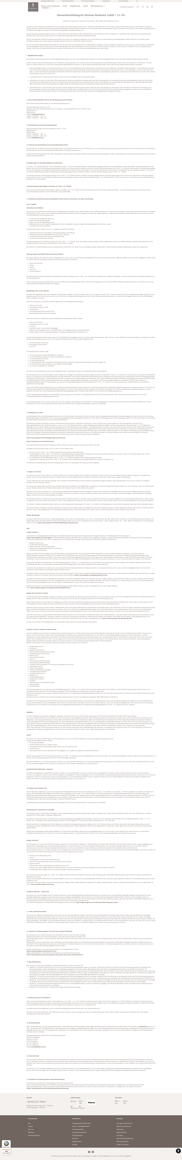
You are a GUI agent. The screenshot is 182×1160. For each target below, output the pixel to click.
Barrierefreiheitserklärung (124, 1138)
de (137, 1)
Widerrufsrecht (121, 1132)
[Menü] (9, 1141)
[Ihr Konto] (147, 7)
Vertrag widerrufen (122, 1141)
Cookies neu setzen (122, 1144)
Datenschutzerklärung (123, 1126)
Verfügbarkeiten (77, 1135)
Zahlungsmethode (78, 1129)
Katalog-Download (34, 1135)
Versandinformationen (79, 1132)
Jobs (29, 1123)
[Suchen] (138, 7)
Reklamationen (77, 1141)
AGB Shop (119, 1135)
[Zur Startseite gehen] (33, 7)
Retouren (75, 1138)
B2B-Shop (31, 1132)
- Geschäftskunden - (123, 1)
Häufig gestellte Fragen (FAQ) (81, 1123)
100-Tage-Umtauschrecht (124, 1123)
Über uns (31, 1129)
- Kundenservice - (106, 1)
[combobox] (127, 7)
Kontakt (30, 1126)
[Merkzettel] (143, 7)
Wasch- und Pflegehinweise (81, 1126)
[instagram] (89, 1152)
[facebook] (93, 1152)
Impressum (120, 1129)
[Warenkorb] (152, 7)
